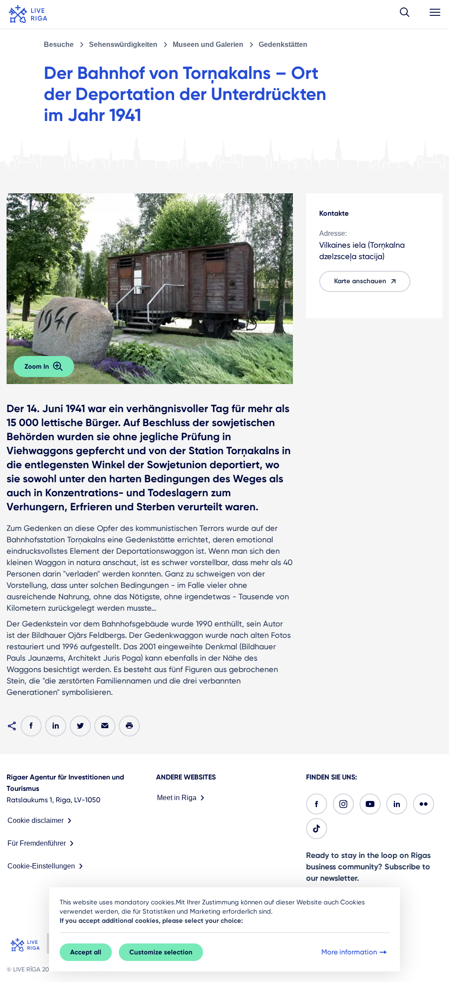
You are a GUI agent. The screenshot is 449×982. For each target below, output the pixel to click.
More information (349, 952)
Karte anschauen (360, 281)
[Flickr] (423, 804)
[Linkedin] (396, 804)
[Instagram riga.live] (343, 804)
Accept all (85, 952)
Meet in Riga (176, 797)
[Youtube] (370, 804)
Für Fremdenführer (36, 843)
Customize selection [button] (160, 952)
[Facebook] (316, 804)
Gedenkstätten (283, 44)
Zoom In (37, 366)
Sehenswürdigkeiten (123, 44)
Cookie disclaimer (35, 820)
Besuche (59, 44)
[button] (405, 14)
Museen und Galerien (208, 44)
